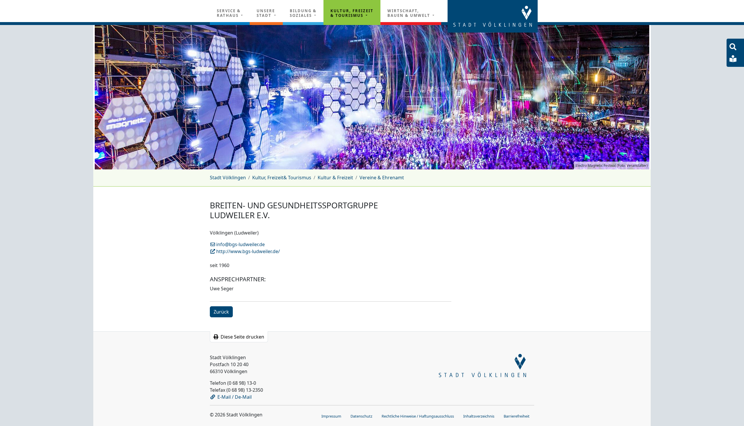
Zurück (221, 312)
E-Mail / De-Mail (234, 397)
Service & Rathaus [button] (229, 13)
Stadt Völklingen (228, 177)
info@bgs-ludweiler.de (240, 244)
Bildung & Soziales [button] (303, 13)
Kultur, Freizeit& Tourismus (281, 177)
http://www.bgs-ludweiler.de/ (247, 251)
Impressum (331, 416)
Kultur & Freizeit (335, 177)
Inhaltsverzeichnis (478, 416)
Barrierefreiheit (517, 416)
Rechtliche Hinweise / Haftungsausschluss (418, 416)
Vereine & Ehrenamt (382, 177)
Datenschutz (361, 416)
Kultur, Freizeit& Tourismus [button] (351, 13)
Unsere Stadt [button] (266, 13)
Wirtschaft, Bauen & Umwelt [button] (409, 13)
